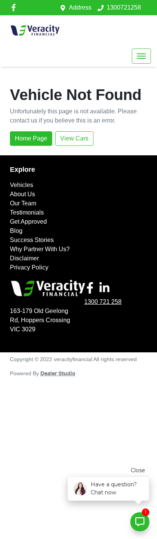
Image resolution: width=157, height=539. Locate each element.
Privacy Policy (29, 267)
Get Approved (28, 221)
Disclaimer (24, 258)
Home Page (31, 138)
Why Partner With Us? (40, 249)
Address (80, 7)
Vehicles (21, 185)
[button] (141, 56)
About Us (22, 194)
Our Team (23, 203)
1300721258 (124, 7)
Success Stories (32, 240)
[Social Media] (91, 287)
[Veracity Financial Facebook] (15, 7)
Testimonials (27, 212)
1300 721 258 (103, 302)
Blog (16, 231)
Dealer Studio (57, 373)
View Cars (74, 138)
